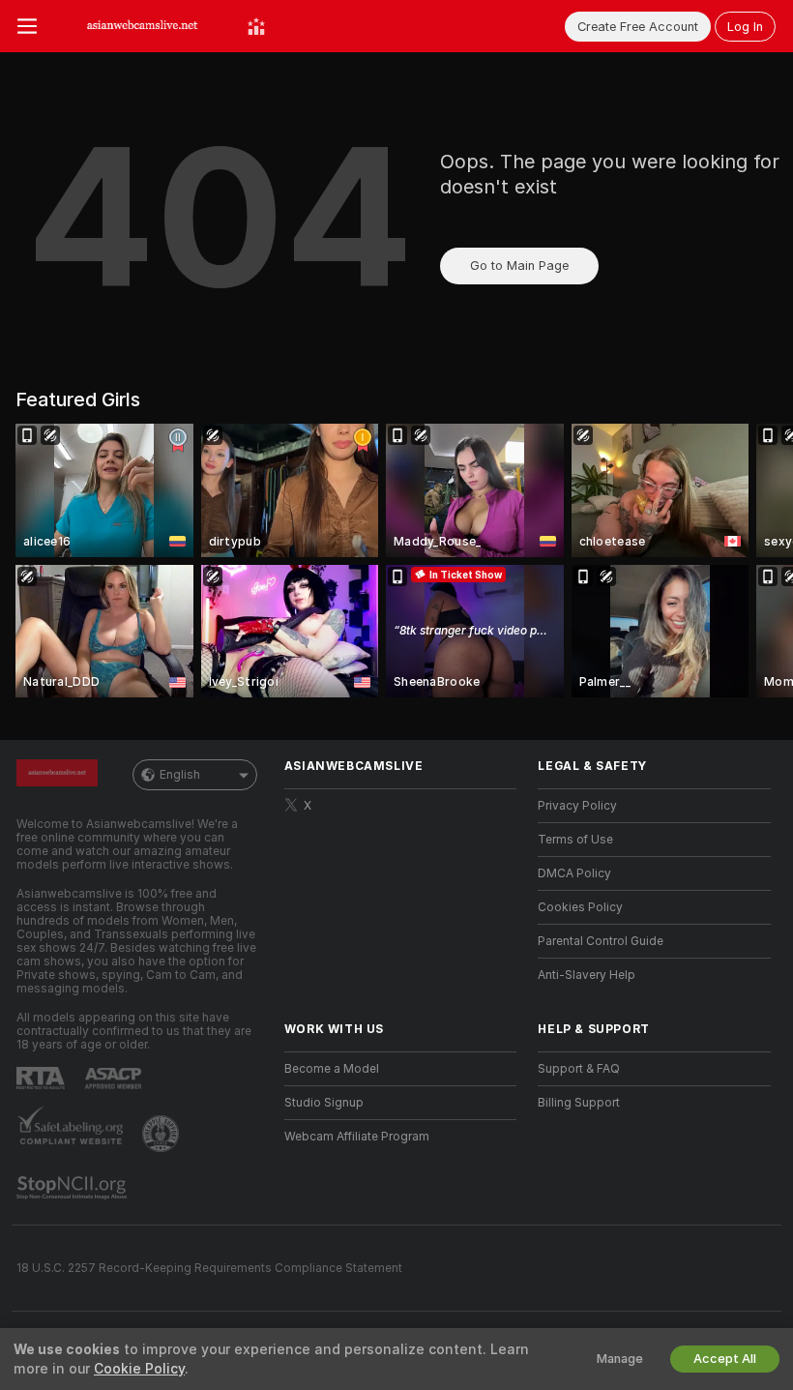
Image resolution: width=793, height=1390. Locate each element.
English (180, 775)
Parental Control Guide (600, 941)
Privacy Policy (577, 806)
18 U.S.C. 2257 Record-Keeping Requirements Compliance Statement (209, 1268)
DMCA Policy (574, 873)
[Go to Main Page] (142, 26)
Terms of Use (575, 839)
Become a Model (331, 1069)
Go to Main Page (519, 265)
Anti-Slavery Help (586, 975)
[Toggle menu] (27, 26)
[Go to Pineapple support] (162, 1133)
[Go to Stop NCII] (73, 1187)
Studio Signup (324, 1102)
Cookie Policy (139, 1368)
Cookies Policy (580, 907)
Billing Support (579, 1102)
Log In (745, 26)
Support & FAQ (579, 1069)
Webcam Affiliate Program (356, 1136)
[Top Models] (256, 26)
